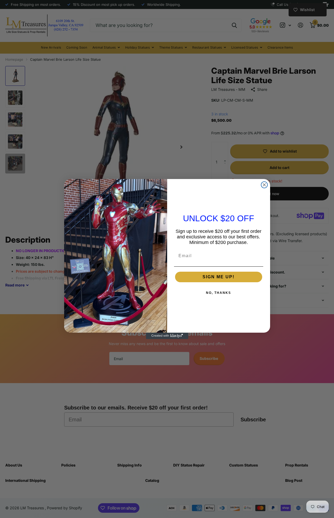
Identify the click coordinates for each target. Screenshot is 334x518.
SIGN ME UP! (218, 277)
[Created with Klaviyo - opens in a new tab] (167, 336)
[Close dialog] (264, 185)
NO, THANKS (218, 293)
